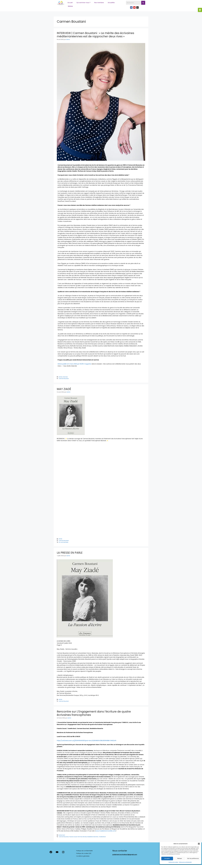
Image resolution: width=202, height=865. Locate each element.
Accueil (70, 3)
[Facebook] (131, 7)
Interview (65, 377)
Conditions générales (82, 856)
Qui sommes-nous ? (83, 3)
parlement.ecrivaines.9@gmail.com (124, 854)
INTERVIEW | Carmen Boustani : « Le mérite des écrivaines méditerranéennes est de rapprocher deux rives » (95, 34)
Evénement (62, 835)
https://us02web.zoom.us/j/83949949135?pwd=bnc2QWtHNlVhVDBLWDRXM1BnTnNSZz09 (86, 740)
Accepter (167, 858)
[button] (200, 10)
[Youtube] (134, 7)
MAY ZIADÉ (64, 389)
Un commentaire (63, 542)
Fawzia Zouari (73, 837)
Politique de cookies (173, 862)
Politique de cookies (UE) (83, 853)
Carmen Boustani (64, 378)
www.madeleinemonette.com (106, 831)
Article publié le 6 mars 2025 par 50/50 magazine (74, 364)
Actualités (111, 3)
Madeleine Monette (92, 837)
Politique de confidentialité (185, 862)
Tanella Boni (102, 837)
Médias (70, 6)
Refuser (179, 858)
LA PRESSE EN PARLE (70, 553)
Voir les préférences (193, 858)
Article (60, 377)
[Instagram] (137, 7)
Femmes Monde (82, 837)
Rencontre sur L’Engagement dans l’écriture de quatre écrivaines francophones (94, 713)
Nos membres (99, 3)
